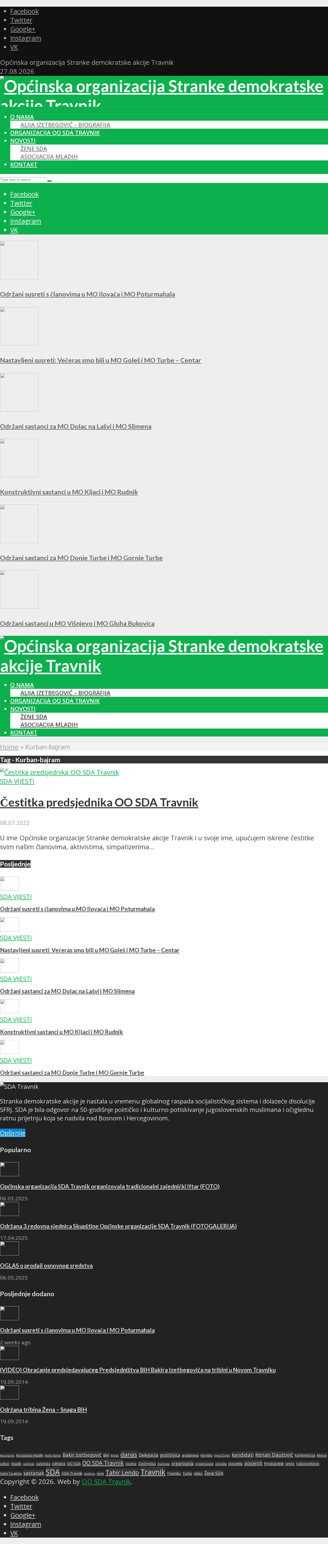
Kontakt (23, 164)
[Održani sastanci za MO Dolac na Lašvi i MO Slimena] (19, 409)
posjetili (253, 1463)
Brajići (115, 1455)
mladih (16, 1463)
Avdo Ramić (53, 1455)
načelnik (28, 1464)
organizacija (182, 1463)
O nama (22, 117)
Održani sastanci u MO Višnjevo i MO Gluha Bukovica (77, 623)
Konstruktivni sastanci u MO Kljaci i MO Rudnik (69, 492)
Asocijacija (7, 1455)
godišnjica (170, 1455)
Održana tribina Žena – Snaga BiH (43, 1409)
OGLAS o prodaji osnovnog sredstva (46, 1265)
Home (9, 746)
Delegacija (148, 1455)
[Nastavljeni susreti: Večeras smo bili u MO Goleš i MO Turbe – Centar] (19, 343)
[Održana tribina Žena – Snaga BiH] (9, 1397)
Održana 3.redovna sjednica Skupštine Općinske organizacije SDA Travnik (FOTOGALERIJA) (118, 1226)
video (198, 1473)
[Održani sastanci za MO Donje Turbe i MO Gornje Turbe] (19, 540)
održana (58, 1463)
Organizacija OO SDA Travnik (55, 133)
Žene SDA (33, 148)
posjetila (235, 1463)
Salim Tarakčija (11, 1473)
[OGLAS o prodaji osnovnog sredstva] (9, 1253)
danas (128, 1454)
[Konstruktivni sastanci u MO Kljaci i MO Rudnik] (19, 474)
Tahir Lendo (122, 1472)
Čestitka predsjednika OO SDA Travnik (99, 802)
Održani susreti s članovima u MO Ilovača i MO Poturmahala (87, 294)
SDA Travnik (71, 1473)
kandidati (243, 1454)
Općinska (147, 1463)
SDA (53, 1472)
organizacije (204, 1463)
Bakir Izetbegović (82, 1454)
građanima (190, 1455)
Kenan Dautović (274, 1454)
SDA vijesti (17, 781)
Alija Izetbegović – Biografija (65, 125)
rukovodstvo (307, 1463)
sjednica (89, 1474)
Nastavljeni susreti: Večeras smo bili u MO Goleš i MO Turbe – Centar (100, 360)
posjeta (221, 1463)
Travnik (152, 1472)
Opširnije (12, 1133)
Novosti (23, 141)
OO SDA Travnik (103, 1463)
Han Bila (206, 1455)
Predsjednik (274, 1463)
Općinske (163, 1464)
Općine (131, 1463)
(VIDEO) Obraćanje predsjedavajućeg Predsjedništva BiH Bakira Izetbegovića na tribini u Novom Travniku (138, 1369)
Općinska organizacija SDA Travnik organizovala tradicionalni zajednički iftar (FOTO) (110, 1186)
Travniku (174, 1473)
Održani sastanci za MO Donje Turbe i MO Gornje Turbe (81, 557)
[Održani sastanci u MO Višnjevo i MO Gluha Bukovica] (19, 606)
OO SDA (74, 1463)
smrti (100, 1473)
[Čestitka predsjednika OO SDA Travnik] (59, 772)
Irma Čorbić (222, 1455)
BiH (106, 1455)
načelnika (43, 1463)
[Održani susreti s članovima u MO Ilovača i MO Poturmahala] (19, 276)
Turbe (187, 1473)
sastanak (33, 1473)
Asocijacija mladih (49, 156)
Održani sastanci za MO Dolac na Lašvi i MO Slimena (75, 426)
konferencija (305, 1455)
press (289, 1463)
